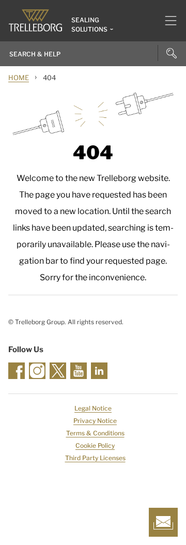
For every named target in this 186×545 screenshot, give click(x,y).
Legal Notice (93, 408)
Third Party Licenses (95, 458)
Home (18, 77)
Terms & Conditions (95, 433)
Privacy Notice (95, 421)
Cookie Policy (95, 445)
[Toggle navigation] (167, 21)
